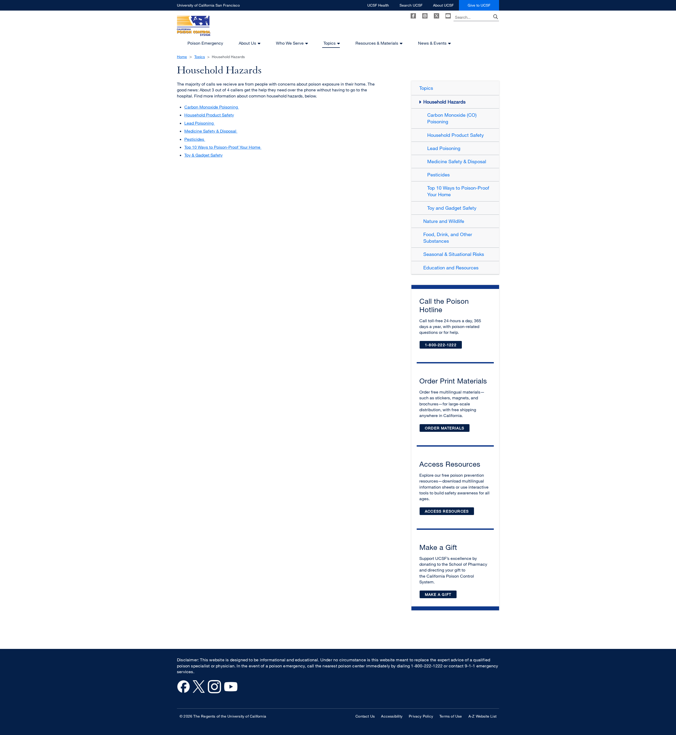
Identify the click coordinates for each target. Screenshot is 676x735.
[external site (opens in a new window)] (183, 691)
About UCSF (443, 7)
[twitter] (436, 15)
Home (182, 56)
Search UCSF (411, 7)
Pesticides (194, 139)
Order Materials (447, 429)
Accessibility (391, 716)
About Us (247, 43)
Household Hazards (444, 102)
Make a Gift (441, 595)
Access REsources (447, 511)
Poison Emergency (205, 43)
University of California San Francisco (208, 7)
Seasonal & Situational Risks (453, 254)
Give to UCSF (483, 7)
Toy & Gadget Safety (203, 155)
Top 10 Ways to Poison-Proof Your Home (222, 147)
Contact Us (365, 716)
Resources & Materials (376, 43)
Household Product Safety (209, 115)
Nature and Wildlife (443, 221)
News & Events (432, 43)
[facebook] (413, 15)
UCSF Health (378, 7)
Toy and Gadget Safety (451, 208)
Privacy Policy (421, 716)
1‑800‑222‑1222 (443, 346)
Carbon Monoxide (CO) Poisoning (452, 118)
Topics (329, 43)
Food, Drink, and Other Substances (447, 237)
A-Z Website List (482, 716)
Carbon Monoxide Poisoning (211, 107)
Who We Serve (290, 43)
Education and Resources (450, 267)
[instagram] (425, 15)
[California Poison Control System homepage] (193, 27)
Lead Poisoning (199, 123)
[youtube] (448, 15)
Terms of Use (450, 716)
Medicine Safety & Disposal (210, 131)
